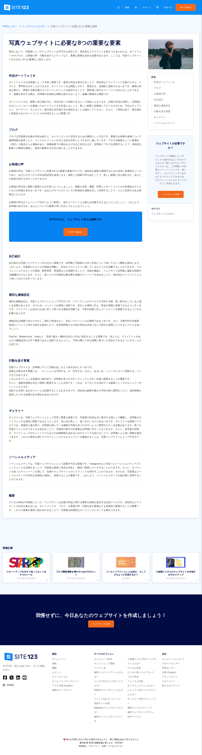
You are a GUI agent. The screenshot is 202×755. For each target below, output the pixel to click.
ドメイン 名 (100, 667)
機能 (54, 667)
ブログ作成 (133, 676)
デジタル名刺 (134, 667)
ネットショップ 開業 (104, 663)
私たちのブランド (171, 685)
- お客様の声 (158, 93)
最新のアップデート (62, 690)
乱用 (104, 746)
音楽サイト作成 (102, 703)
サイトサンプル (60, 676)
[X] (11, 677)
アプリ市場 (62, 685)
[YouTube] (25, 677)
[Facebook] (5, 677)
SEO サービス (134, 716)
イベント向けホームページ (107, 698)
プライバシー (94, 746)
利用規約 (82, 746)
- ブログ (156, 87)
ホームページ (59, 659)
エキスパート (168, 681)
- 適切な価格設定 (160, 105)
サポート (146, 7)
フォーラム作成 (135, 681)
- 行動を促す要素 (160, 111)
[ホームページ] (118, 7)
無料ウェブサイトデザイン (140, 712)
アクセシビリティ (115, 746)
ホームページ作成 (103, 659)
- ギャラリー (158, 117)
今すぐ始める (185, 7)
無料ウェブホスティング (139, 707)
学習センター (10, 26)
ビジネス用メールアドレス (140, 672)
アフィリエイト (170, 676)
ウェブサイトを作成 (170, 194)
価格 (127, 7)
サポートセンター (171, 663)
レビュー (56, 672)
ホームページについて (173, 659)
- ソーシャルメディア (163, 122)
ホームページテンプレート (65, 681)
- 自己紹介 (157, 99)
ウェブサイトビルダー (34, 26)
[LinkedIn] (18, 677)
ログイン (168, 7)
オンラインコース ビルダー (141, 685)
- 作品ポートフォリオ (163, 82)
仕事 (169, 672)
